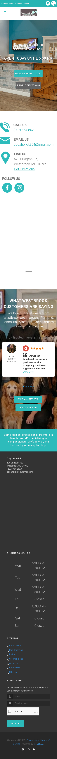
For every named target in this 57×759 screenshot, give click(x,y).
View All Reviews (28, 399)
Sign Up (15, 723)
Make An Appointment (28, 74)
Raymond (21, 326)
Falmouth (10, 322)
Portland (46, 318)
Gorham (48, 322)
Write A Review (28, 407)
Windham (25, 322)
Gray (37, 322)
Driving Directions (28, 85)
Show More (28, 372)
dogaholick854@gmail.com (34, 144)
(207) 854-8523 (24, 130)
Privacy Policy (33, 740)
